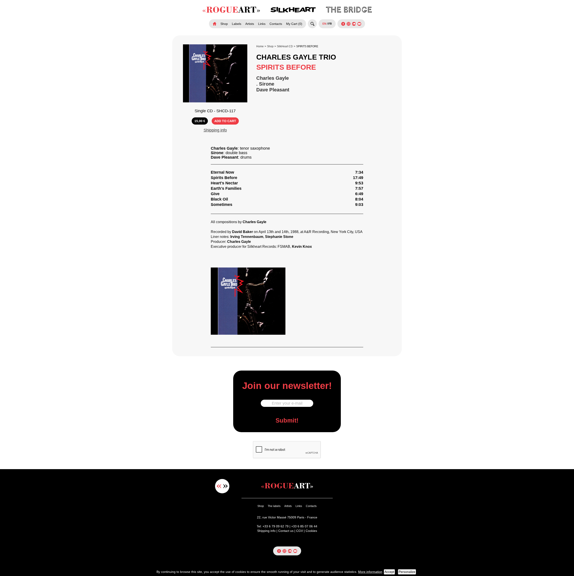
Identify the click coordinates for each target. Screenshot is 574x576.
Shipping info (215, 130)
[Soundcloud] (354, 24)
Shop (224, 24)
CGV (299, 531)
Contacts (276, 24)
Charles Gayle (272, 78)
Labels (236, 24)
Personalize (407, 572)
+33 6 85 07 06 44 (304, 526)
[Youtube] (359, 24)
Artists (249, 24)
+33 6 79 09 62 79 (276, 526)
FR (330, 23)
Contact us (286, 531)
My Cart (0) (294, 24)
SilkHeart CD (285, 46)
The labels (274, 506)
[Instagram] (348, 24)
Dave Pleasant (272, 90)
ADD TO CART (225, 121)
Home (260, 46)
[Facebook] (343, 24)
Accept (389, 572)
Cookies (311, 531)
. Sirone (265, 84)
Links (261, 24)
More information (370, 572)
